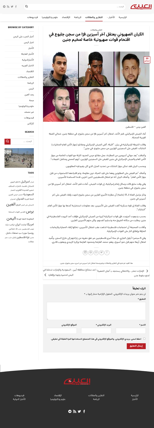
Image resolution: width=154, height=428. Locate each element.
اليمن (11, 218)
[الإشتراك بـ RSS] (8, 6)
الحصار (13, 190)
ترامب (12, 224)
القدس (22, 212)
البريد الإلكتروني (103, 325)
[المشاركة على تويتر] (101, 252)
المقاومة (30, 219)
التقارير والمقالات (94, 17)
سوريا (24, 233)
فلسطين (21, 237)
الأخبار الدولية (19, 399)
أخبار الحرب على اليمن (23, 37)
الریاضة (77, 17)
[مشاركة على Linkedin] (85, 252)
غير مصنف (29, 112)
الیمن (31, 89)
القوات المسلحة (14, 212)
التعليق (142, 299)
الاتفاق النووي (15, 182)
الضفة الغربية (29, 199)
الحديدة (25, 190)
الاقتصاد (30, 71)
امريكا (30, 224)
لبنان (14, 237)
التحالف (11, 186)
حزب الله (18, 229)
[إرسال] (26, 6)
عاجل (8, 233)
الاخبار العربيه (28, 66)
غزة (28, 237)
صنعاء (14, 233)
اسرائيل (25, 182)
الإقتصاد (66, 17)
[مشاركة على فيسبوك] (107, 252)
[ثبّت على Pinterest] (90, 252)
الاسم (142, 325)
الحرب (19, 190)
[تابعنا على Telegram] (4, 6)
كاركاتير (30, 124)
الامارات (18, 186)
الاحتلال (31, 186)
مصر (6, 237)
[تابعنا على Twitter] (12, 6)
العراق (18, 205)
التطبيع (31, 190)
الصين (11, 194)
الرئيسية (123, 17)
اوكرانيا (23, 224)
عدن (32, 237)
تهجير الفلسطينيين (28, 229)
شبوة (20, 233)
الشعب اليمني (18, 195)
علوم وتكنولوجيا (50, 17)
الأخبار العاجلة (27, 54)
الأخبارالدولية (28, 60)
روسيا (31, 233)
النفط (24, 219)
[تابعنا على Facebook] (16, 6)
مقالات (31, 241)
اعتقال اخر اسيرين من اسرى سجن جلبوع (80, 263)
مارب (10, 238)
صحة (31, 100)
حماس (12, 229)
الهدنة (19, 219)
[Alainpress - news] (141, 6)
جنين (62, 263)
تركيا (7, 224)
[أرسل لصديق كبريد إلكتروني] (96, 252)
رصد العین (29, 95)
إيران (32, 182)
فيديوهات (32, 17)
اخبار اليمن (29, 42)
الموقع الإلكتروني (69, 325)
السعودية (28, 195)
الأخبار (112, 17)
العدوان (20, 199)
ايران (17, 225)
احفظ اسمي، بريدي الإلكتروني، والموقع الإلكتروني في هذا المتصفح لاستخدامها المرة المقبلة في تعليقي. (96, 339)
